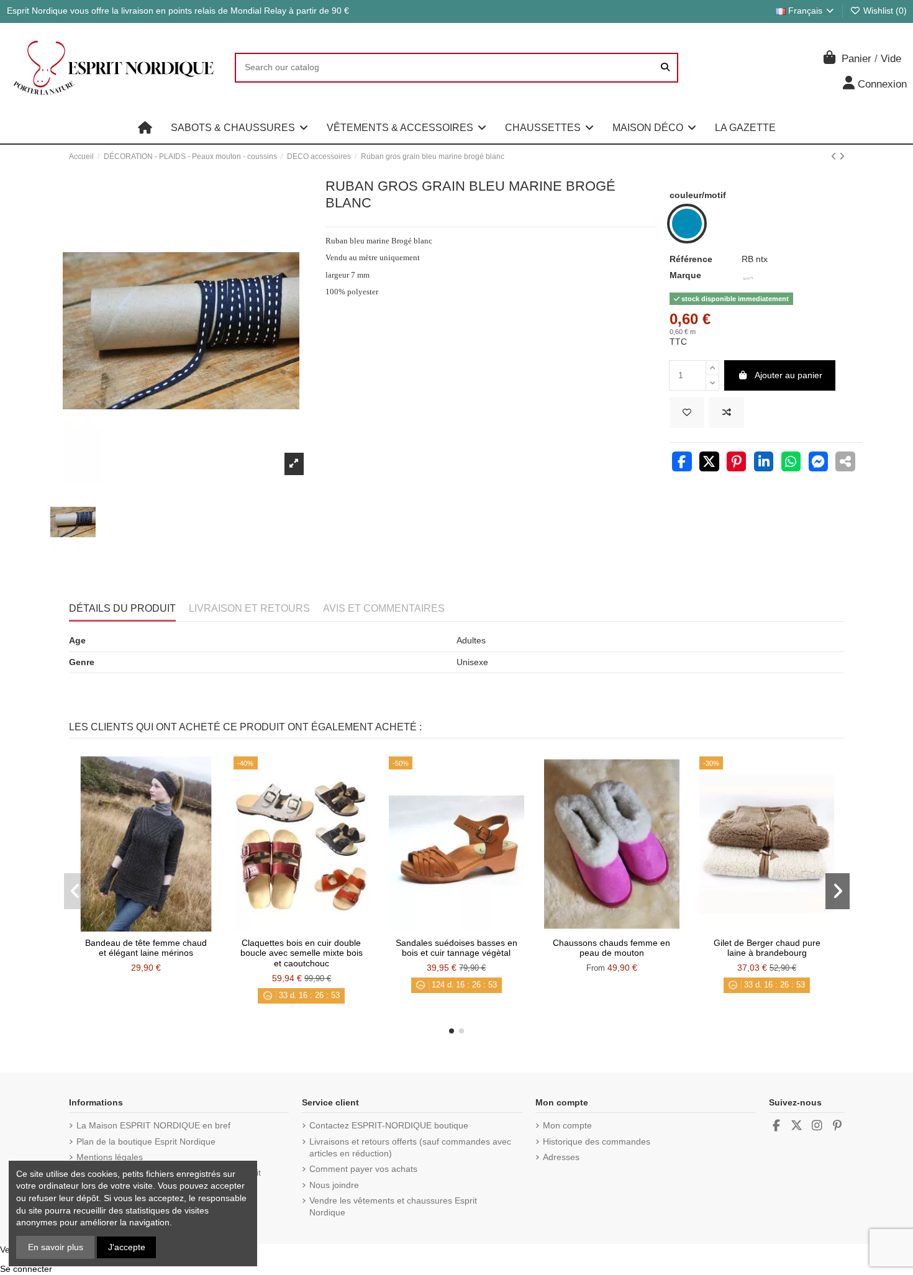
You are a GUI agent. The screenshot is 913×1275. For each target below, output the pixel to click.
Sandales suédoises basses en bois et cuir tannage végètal (456, 948)
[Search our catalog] (665, 67)
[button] (239, 127)
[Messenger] (819, 463)
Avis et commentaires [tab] (384, 608)
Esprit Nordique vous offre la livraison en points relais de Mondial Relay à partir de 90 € (178, 11)
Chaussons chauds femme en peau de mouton (611, 948)
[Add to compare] (726, 412)
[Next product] (842, 156)
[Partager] (682, 463)
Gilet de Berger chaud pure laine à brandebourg (767, 948)
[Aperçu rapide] (163, 927)
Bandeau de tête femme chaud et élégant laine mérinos (146, 948)
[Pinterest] (737, 463)
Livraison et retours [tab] (249, 608)
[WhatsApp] (791, 463)
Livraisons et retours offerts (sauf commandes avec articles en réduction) (410, 1148)
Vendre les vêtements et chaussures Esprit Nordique (393, 1207)
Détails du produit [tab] (122, 608)
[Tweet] (709, 463)
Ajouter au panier (788, 375)
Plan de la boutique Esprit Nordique (146, 1141)
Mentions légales (109, 1157)
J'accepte (126, 1247)
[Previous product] (835, 156)
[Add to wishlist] (687, 412)
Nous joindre (334, 1185)
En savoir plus (55, 1247)
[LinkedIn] (764, 463)
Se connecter (26, 1269)
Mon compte (567, 1125)
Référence (691, 259)
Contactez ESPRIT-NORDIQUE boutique (388, 1125)
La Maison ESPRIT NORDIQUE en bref (153, 1125)
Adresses (561, 1157)
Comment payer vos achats (363, 1169)
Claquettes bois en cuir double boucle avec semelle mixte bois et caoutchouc (301, 953)
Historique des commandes (596, 1141)
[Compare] (145, 927)
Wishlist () (884, 11)
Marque (685, 275)
